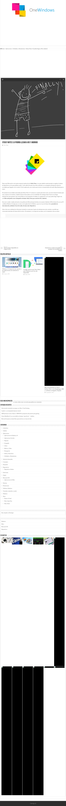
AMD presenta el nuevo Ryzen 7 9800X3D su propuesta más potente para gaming (20, 413)
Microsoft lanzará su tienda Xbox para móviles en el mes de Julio (16, 418)
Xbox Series (7, 503)
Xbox (4, 496)
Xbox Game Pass (8, 501)
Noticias (5, 483)
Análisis (5, 430)
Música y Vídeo (8, 448)
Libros (5, 445)
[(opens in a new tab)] (28, 540)
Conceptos (5, 462)
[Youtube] (33, 803)
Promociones (6, 485)
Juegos (4, 475)
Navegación (7, 451)
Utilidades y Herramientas (19, 48)
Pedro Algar (6, 145)
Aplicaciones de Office (9, 480)
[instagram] (35, 803)
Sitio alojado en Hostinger (7, 512)
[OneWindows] (33, 10)
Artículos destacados (8, 459)
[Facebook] (30, 803)
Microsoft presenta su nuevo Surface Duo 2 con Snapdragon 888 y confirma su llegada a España (54, 389)
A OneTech (5, 428)
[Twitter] (32, 803)
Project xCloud (7, 498)
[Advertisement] (33, 32)
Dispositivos (6, 467)
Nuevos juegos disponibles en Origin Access (11, 248)
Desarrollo (5, 464)
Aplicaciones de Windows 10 (11, 435)
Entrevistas (5, 472)
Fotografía (6, 443)
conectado (25, 402)
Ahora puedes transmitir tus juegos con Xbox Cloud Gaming (15, 408)
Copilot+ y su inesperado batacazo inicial (11, 410)
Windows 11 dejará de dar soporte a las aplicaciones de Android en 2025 (11, 270)
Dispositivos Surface (9, 469)
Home (2, 48)
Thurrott (51, 194)
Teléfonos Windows (7, 488)
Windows (5, 493)
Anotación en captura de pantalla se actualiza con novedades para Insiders (53, 248)
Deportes (6, 440)
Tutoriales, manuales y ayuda (10, 491)
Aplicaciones (9, 48)
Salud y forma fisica (8, 453)
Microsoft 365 (6, 477)
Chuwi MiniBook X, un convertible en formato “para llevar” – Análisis (17, 416)
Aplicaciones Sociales (9, 438)
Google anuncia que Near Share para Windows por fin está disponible (31, 271)
